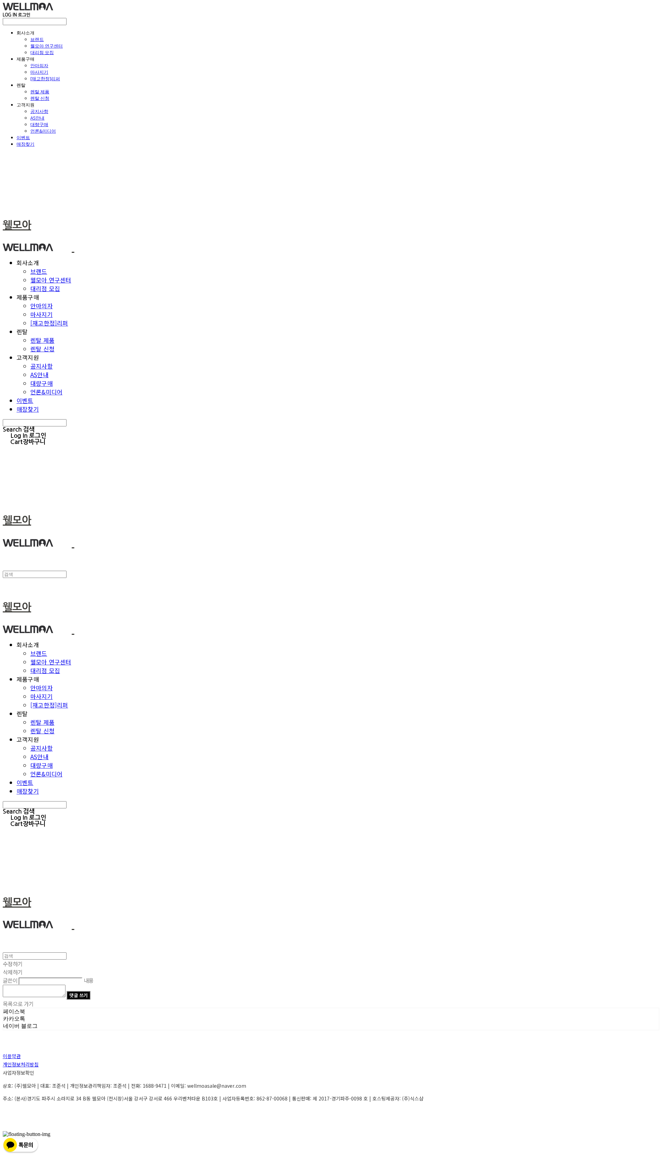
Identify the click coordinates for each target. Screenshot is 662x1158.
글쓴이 (10, 980)
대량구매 (39, 124)
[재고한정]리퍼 (45, 78)
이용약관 (12, 1056)
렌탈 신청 (39, 98)
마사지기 (39, 72)
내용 (89, 980)
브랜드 (37, 39)
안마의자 (39, 65)
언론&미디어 (43, 131)
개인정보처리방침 (21, 1064)
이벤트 (23, 137)
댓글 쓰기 (78, 995)
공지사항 (39, 111)
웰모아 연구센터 (46, 46)
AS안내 (37, 118)
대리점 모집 (42, 52)
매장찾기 (25, 144)
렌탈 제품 (39, 92)
